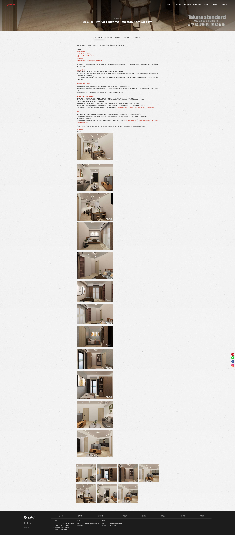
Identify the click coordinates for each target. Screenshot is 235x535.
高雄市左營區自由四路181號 (67, 523)
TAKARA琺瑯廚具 (122, 516)
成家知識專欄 (100, 516)
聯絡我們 (163, 516)
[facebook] (27, 523)
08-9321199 (113, 525)
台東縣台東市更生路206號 (116, 523)
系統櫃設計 (127, 38)
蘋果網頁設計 (26, 527)
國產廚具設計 (118, 38)
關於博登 (183, 516)
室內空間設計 (98, 38)
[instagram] (232, 365)
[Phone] (232, 354)
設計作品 (61, 516)
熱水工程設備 (136, 38)
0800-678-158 (65, 528)
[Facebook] (232, 361)
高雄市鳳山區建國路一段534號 (92, 523)
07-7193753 (88, 525)
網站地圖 (202, 516)
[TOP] (233, 532)
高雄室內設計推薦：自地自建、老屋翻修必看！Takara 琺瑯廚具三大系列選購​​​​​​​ (127, 126)
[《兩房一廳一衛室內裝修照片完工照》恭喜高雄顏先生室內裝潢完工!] (86, 473)
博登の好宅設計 (65, 525)
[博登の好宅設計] (10, 4)
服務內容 (80, 516)
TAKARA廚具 (108, 38)
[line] (30, 523)
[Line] (232, 357)
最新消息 (144, 516)
